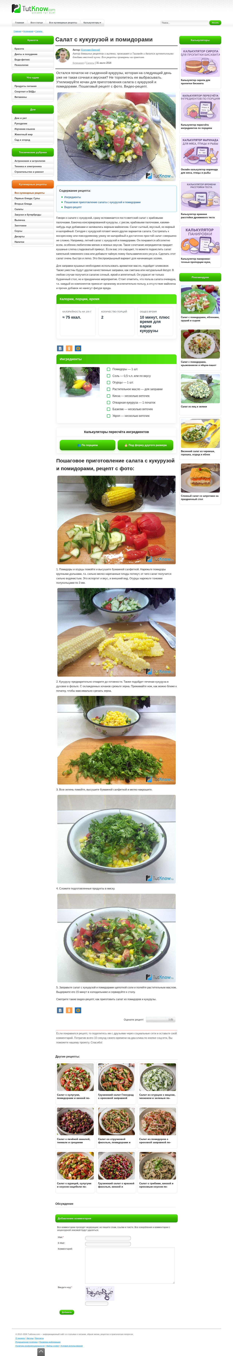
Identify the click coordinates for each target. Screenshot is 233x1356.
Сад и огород (22, 140)
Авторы (30, 1338)
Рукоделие (21, 123)
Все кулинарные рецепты (63, 22)
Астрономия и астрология (30, 161)
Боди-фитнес (22, 59)
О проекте (20, 1338)
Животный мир (24, 134)
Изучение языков (25, 129)
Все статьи (37, 22)
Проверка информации (49, 1342)
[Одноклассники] (69, 348)
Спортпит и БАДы (25, 91)
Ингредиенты (72, 197)
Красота (19, 48)
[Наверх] (41, 1352)
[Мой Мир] (78, 348)
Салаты (38, 31)
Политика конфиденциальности (30, 1346)
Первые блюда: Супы (27, 198)
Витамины (21, 97)
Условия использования (71, 1346)
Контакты (39, 1338)
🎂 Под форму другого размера (145, 445)
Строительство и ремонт (29, 171)
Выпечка (20, 220)
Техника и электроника (28, 166)
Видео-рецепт (73, 207)
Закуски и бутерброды (28, 214)
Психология (21, 65)
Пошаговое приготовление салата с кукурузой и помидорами (102, 202)
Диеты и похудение (26, 54)
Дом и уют (21, 118)
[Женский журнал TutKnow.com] (33, 9)
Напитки (19, 242)
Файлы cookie (52, 1346)
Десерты (20, 236)
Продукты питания (26, 86)
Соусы (18, 231)
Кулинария (28, 31)
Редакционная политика (26, 1342)
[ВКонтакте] (60, 348)
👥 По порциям (87, 445)
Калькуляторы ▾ (92, 22)
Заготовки (20, 225)
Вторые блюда (23, 203)
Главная (19, 22)
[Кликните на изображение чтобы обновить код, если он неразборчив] (99, 1300)
